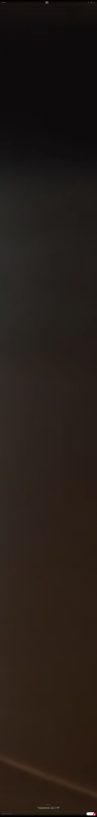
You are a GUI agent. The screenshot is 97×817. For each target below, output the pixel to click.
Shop (90, 813)
